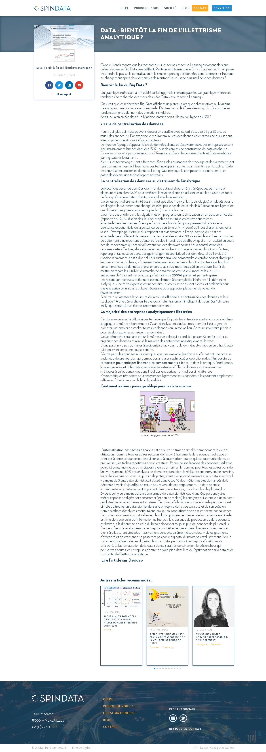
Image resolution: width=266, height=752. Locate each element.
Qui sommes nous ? (120, 713)
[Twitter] (183, 718)
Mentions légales (81, 748)
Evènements (155, 647)
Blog (185, 8)
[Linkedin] (173, 718)
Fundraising (168, 647)
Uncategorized (202, 644)
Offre (124, 8)
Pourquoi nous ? (118, 706)
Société (170, 8)
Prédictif (107, 630)
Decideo (135, 560)
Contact (110, 727)
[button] (49, 85)
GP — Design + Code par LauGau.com (213, 748)
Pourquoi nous (146, 8)
